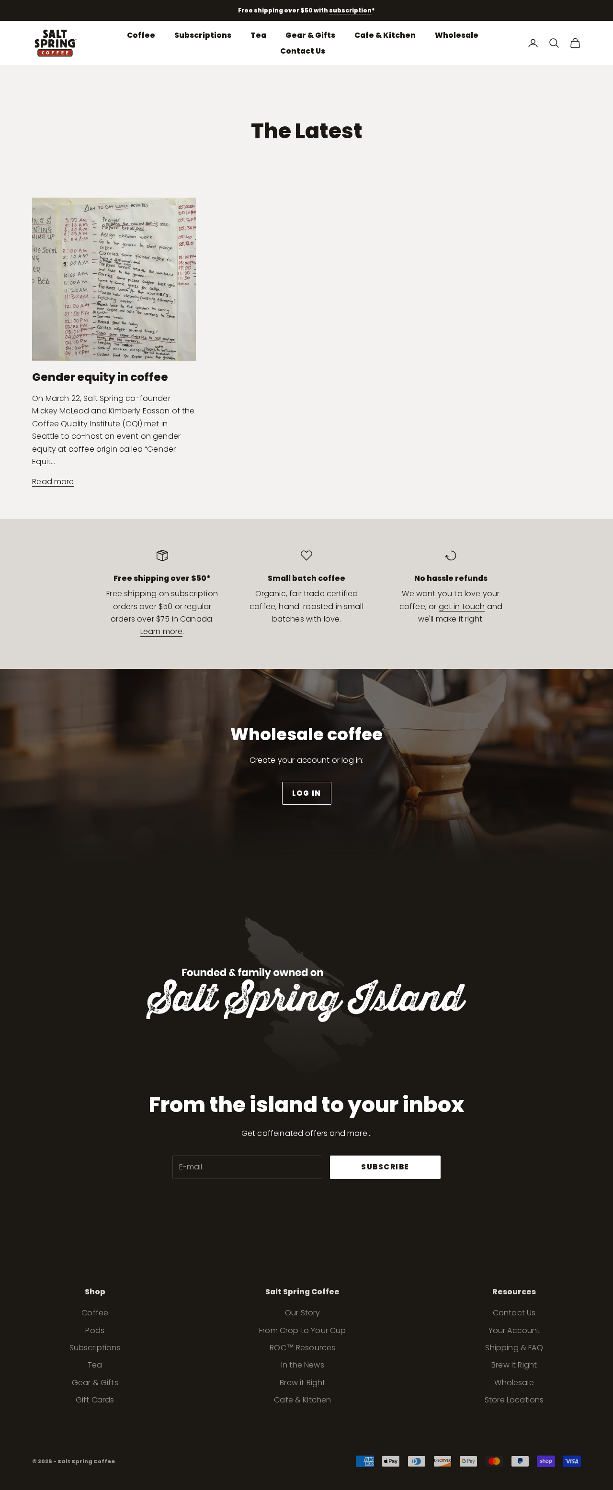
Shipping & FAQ (514, 1347)
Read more (53, 481)
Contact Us (302, 51)
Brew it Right (302, 1382)
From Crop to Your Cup (302, 1330)
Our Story (302, 1312)
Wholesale (456, 35)
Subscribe (385, 1167)
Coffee (141, 35)
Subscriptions (202, 35)
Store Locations (514, 1399)
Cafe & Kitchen (385, 35)
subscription (350, 10)
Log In (306, 793)
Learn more (161, 631)
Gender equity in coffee (100, 377)
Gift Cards (95, 1399)
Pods (94, 1330)
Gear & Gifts (310, 35)
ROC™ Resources (302, 1347)
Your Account (514, 1330)
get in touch (462, 606)
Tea (258, 35)
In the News (302, 1364)
